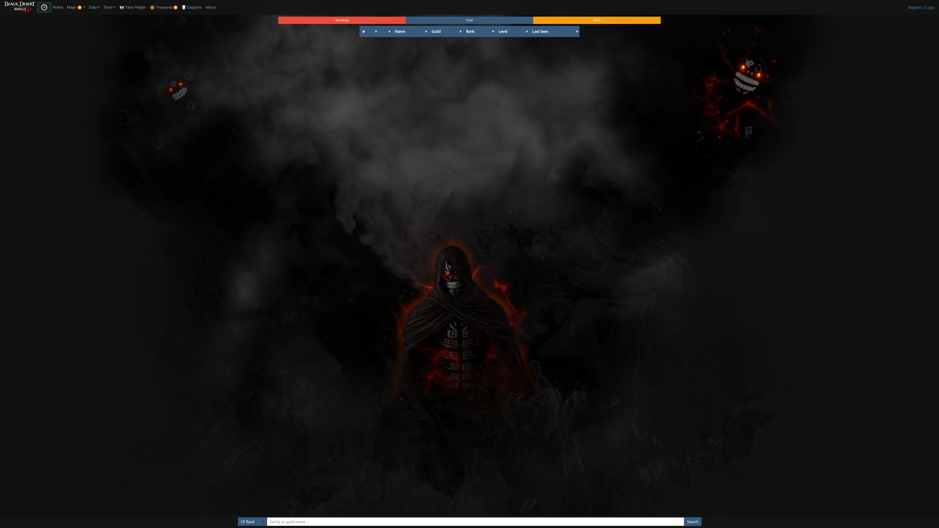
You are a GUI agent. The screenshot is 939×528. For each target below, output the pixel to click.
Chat (469, 20)
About (210, 7)
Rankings (342, 20)
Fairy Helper (135, 7)
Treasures (164, 7)
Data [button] (93, 7)
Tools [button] (108, 7)
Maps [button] (72, 7)
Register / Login (921, 7)
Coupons (193, 7)
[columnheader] (369, 31)
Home (58, 7)
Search (692, 521)
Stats (597, 20)
